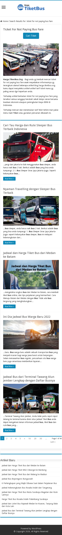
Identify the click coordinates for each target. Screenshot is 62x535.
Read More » (9, 179)
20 (35, 438)
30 (41, 438)
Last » (53, 442)
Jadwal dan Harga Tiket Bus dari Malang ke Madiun (24, 474)
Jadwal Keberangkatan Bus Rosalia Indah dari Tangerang (27, 488)
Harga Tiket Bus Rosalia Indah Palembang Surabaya (25, 499)
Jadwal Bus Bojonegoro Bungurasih (17, 479)
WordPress (36, 528)
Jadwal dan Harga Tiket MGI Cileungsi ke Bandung (24, 470)
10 (29, 438)
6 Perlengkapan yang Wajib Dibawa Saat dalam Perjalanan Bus (29, 483)
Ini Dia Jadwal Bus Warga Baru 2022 (26, 316)
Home (5, 21)
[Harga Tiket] (31, 6)
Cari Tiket (31, 35)
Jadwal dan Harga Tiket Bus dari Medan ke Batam (23, 465)
